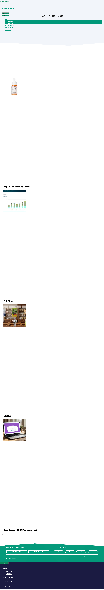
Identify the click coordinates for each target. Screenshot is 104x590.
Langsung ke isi (4, 1)
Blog (6, 19)
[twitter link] (70, 551)
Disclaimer (73, 557)
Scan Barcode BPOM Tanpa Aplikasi (20, 530)
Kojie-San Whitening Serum (17, 186)
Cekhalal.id (8, 8)
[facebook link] (81, 551)
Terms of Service (93, 557)
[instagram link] (58, 551)
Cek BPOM (8, 30)
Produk (10, 21)
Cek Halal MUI (9, 27)
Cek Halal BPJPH (9, 25)
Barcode (10, 23)
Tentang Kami (16, 551)
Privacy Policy (82, 557)
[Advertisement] (45, 62)
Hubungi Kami (38, 551)
